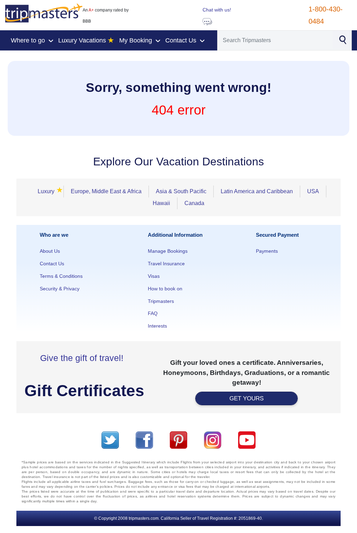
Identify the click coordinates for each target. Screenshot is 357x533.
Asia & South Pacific (181, 191)
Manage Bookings (168, 251)
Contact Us (52, 263)
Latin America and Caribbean (257, 191)
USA (313, 191)
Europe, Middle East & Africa (106, 191)
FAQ (153, 313)
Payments (267, 251)
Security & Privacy (59, 288)
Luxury (47, 190)
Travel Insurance (166, 263)
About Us (50, 251)
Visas (154, 276)
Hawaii (161, 203)
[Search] (342, 39)
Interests (157, 326)
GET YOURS (246, 398)
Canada (194, 203)
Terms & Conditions (61, 276)
